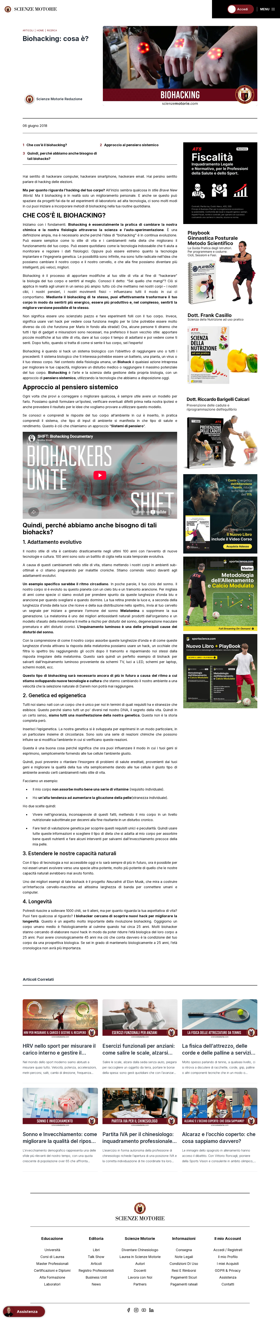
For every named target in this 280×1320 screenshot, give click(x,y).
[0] (220, 9)
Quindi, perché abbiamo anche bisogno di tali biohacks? (62, 156)
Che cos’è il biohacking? (46, 145)
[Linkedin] (151, 1310)
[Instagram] (136, 1310)
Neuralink (114, 882)
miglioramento (107, 195)
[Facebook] (128, 1310)
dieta (142, 241)
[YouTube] (144, 1310)
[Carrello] (220, 9)
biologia (33, 281)
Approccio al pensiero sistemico (131, 145)
